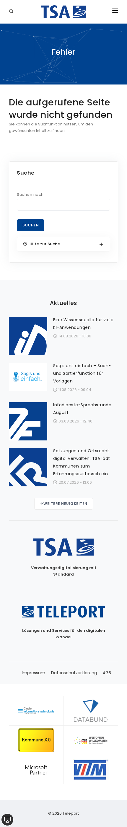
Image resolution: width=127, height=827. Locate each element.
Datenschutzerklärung (74, 673)
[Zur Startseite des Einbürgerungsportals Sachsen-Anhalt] (90, 740)
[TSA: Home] (63, 12)
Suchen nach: (31, 194)
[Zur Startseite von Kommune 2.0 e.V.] (36, 740)
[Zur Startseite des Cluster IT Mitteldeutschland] (36, 710)
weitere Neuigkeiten (65, 503)
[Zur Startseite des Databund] (90, 710)
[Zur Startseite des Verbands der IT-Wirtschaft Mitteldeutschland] (90, 769)
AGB (107, 673)
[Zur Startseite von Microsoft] (36, 769)
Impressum (33, 673)
